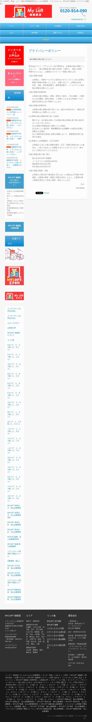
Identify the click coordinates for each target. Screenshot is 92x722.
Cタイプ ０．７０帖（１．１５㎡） (13, 356)
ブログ (53, 680)
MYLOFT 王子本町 (54, 621)
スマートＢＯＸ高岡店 (55, 635)
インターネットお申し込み (72, 677)
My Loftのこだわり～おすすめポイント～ (33, 682)
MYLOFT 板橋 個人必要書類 (13, 545)
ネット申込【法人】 (76, 682)
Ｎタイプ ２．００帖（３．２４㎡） (14, 469)
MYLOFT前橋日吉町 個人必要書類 (50, 709)
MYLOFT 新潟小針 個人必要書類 (50, 702)
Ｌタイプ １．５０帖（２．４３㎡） (14, 450)
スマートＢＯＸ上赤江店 (56, 632)
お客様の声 (11, 328)
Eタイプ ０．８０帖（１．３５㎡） (13, 385)
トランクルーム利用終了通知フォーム (14, 553)
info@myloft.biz (77, 19)
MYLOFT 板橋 (52, 625)
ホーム (11, 26)
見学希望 (35, 33)
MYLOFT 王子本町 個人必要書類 (43, 706)
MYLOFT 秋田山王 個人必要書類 (70, 699)
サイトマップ (73, 680)
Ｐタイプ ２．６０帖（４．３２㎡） (14, 488)
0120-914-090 (73, 10)
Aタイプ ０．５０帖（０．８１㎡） (13, 347)
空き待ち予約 (11, 685)
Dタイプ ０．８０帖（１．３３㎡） (13, 376)
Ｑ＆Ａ (11, 33)
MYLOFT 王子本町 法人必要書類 (72, 706)
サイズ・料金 (34, 26)
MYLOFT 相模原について (13, 334)
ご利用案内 (57, 26)
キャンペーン (14, 77)
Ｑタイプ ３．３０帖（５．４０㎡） (14, 498)
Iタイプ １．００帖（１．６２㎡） (14, 423)
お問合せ (80, 33)
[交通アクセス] (14, 254)
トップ (7, 675)
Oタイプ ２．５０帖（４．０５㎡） (13, 479)
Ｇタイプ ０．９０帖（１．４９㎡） (14, 404)
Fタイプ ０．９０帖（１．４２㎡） (13, 395)
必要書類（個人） (14, 561)
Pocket (46, 193)
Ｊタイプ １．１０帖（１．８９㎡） (14, 431)
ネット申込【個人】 (59, 682)
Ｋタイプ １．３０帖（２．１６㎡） (14, 440)
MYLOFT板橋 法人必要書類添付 (25, 704)
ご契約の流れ (80, 26)
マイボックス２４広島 (55, 628)
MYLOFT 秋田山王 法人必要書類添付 (14, 515)
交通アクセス (57, 33)
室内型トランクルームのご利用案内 (26, 675)
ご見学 (65, 675)
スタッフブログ (13, 323)
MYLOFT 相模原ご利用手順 (26, 680)
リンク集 (10, 340)
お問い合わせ (54, 677)
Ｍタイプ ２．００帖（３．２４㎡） (14, 460)
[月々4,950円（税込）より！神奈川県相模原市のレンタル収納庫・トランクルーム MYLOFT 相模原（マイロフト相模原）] (28, 11)
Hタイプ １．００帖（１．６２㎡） (13, 414)
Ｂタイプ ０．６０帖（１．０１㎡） (14, 366)
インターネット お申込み (14, 55)
